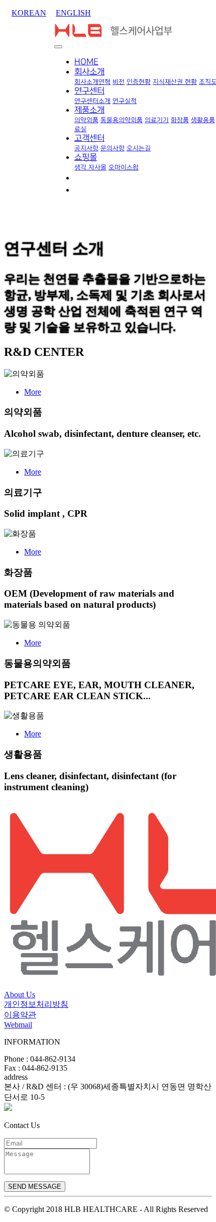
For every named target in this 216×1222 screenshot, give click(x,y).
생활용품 (203, 120)
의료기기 (157, 120)
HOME (86, 61)
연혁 (104, 81)
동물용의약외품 (121, 120)
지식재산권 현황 (175, 81)
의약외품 (86, 120)
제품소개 (89, 110)
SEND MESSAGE (34, 1186)
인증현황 (139, 81)
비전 (119, 81)
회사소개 (89, 71)
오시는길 (139, 148)
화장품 (180, 120)
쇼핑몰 (85, 157)
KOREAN (29, 13)
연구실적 (125, 101)
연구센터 (89, 91)
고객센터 (89, 138)
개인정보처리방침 (36, 1004)
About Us (19, 994)
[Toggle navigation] (58, 46)
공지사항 (86, 148)
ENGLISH (73, 13)
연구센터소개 (92, 101)
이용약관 (20, 1014)
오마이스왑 (124, 167)
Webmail (18, 1024)
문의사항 (112, 148)
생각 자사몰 (90, 167)
